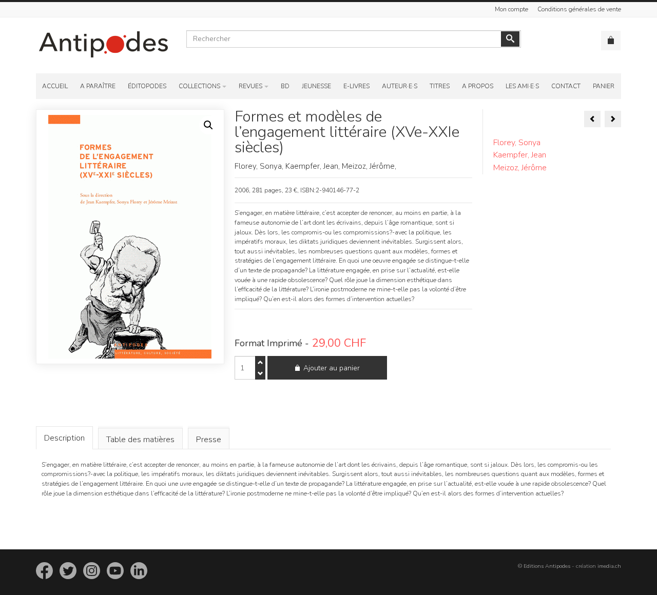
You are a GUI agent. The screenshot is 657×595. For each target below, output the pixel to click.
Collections (199, 86)
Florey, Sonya (516, 142)
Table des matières (140, 439)
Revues (250, 86)
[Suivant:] (613, 119)
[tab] (64, 438)
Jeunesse (316, 86)
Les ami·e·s (522, 86)
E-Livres (356, 86)
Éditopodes (147, 86)
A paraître (97, 86)
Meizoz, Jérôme (520, 167)
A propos (477, 86)
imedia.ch (609, 566)
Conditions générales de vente (579, 9)
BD (285, 86)
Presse (208, 439)
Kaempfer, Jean (519, 155)
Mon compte (511, 9)
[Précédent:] (592, 119)
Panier (603, 86)
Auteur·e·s (399, 86)
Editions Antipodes (547, 566)
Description (64, 438)
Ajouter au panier (331, 368)
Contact (566, 86)
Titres (440, 86)
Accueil (55, 86)
